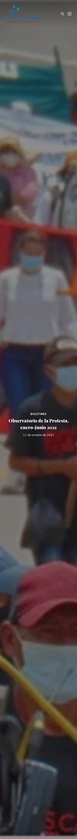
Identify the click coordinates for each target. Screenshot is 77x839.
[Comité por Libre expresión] (22, 13)
